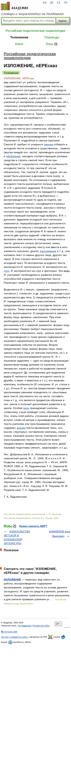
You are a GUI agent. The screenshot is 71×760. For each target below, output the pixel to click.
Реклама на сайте (41, 625)
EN (44, 3)
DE (51, 3)
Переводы (51, 37)
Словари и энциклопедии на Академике (32, 14)
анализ (21, 427)
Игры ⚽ (52, 44)
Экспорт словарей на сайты (14, 637)
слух (6, 270)
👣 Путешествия (9, 632)
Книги (19, 44)
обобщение (13, 156)
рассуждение (48, 251)
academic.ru (14, 6)
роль (26, 408)
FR (65, 3)
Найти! (63, 20)
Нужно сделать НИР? (33, 526)
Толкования (19, 37)
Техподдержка (24, 625)
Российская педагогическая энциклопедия (35, 30)
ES (58, 3)
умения (48, 144)
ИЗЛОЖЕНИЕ (12, 579)
